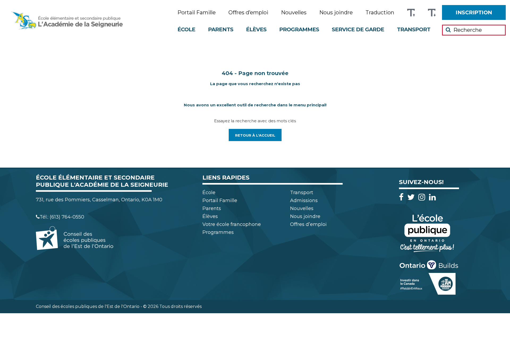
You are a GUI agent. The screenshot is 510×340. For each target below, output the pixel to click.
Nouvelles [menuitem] (294, 13)
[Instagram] (423, 197)
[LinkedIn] (432, 197)
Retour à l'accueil (255, 135)
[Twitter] (412, 197)
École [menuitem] (186, 29)
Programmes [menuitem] (299, 29)
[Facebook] (402, 197)
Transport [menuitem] (413, 29)
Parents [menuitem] (220, 29)
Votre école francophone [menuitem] (231, 224)
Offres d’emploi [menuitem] (248, 13)
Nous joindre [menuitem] (336, 13)
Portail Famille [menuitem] (196, 13)
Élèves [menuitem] (256, 29)
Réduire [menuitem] (431, 12)
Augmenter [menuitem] (411, 12)
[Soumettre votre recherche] (448, 30)
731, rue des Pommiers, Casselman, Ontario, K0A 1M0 (99, 200)
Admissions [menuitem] (304, 200)
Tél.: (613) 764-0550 (62, 217)
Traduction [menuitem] (380, 13)
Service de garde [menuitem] (358, 29)
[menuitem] (474, 12)
